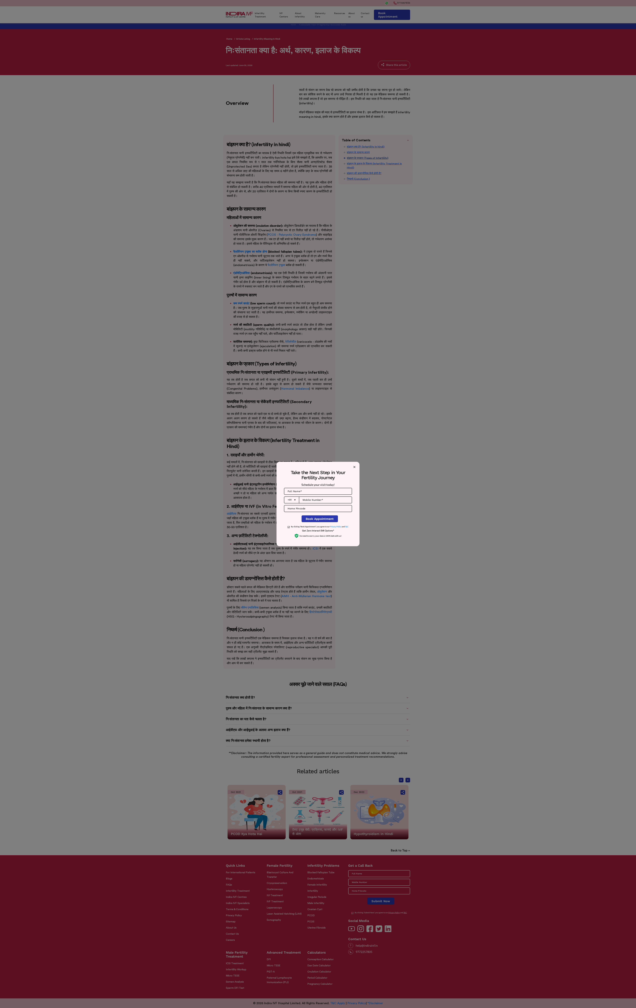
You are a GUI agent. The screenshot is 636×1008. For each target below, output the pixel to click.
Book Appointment (320, 519)
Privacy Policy (335, 526)
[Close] (354, 467)
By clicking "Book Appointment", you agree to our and (320, 526)
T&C (347, 526)
